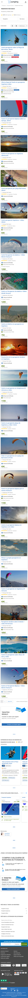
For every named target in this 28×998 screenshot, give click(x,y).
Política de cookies (5, 958)
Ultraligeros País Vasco (5, 933)
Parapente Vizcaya (5, 908)
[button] (26, 793)
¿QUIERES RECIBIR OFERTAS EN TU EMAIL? (14, 941)
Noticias (15, 951)
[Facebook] (11, 991)
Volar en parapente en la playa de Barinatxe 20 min (12, 457)
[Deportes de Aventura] (13, 2)
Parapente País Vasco (5, 927)
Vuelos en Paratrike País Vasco (7, 924)
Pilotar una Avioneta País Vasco (7, 936)
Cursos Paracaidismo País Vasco (7, 922)
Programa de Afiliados (6, 954)
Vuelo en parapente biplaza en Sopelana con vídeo (11, 526)
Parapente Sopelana (6, 797)
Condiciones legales (5, 956)
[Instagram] (17, 991)
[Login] (26, 2)
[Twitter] (14, 991)
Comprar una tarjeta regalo (13, 889)
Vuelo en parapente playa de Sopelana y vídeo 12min (10, 424)
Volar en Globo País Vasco (6, 929)
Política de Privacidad (18, 956)
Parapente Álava (4, 913)
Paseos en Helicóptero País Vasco (8, 931)
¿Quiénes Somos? (5, 951)
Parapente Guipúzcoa (5, 910)
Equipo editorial (17, 954)
